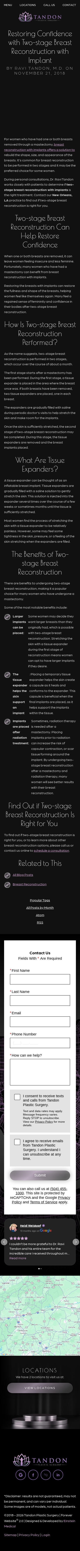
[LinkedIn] (58, 1475)
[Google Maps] (21, 1475)
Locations (28, 4)
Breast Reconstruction (30, 884)
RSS (40, 922)
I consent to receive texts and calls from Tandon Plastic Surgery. (44, 1110)
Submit (40, 1175)
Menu (8, 4)
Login (45, 1535)
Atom (40, 915)
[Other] (46, 1475)
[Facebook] (33, 1475)
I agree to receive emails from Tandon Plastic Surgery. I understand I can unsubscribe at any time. (43, 1150)
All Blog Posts (23, 875)
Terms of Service (43, 1202)
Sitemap (10, 1535)
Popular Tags (40, 900)
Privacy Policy (44, 1121)
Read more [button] (17, 1258)
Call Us (49, 4)
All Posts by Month (40, 907)
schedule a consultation (51, 850)
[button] (4, 1242)
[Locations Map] (40, 1315)
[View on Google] (13, 1228)
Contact (69, 4)
